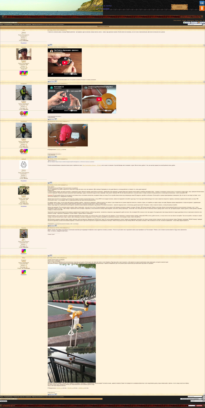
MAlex (23, 257)
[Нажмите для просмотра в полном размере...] (72, 299)
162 (67, 47)
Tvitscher (23, 227)
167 (69, 227)
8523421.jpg (59, 388)
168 (66, 257)
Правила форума (190, 20)
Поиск (200, 20)
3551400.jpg (70, 388)
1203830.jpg (81, 388)
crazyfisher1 (24, 83)
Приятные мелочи (36, 24)
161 (66, 30)
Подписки (197, 20)
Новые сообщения (177, 20)
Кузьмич (23, 47)
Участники (184, 20)
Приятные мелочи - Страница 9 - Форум (192, 16)
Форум (1, 24)
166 (67, 184)
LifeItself (24, 159)
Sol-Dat (23, 185)
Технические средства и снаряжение (22, 24)
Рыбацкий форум (8, 24)
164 (69, 121)
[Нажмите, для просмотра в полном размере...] (68, 146)
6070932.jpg (59, 149)
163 (67, 83)
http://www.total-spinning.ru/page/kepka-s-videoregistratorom (62, 147)
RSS (6, 16)
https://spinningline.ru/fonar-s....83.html (91, 165)
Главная (181, 16)
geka (24, 30)
